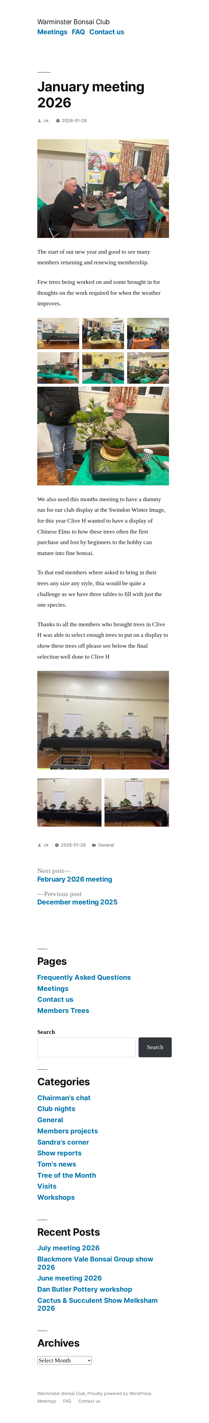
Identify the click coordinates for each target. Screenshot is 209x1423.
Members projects (67, 1131)
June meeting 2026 (69, 1278)
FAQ (78, 32)
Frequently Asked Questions (84, 977)
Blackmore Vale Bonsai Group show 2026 (95, 1263)
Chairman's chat (64, 1098)
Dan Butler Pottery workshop (84, 1289)
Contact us (106, 32)
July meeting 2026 (68, 1248)
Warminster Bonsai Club (73, 22)
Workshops (56, 1197)
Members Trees (63, 1010)
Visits (47, 1186)
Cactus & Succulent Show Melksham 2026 (97, 1304)
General (106, 845)
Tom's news (56, 1164)
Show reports (59, 1153)
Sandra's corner (63, 1142)
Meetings (52, 32)
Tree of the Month (66, 1175)
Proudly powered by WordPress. (119, 1393)
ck (46, 120)
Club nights (56, 1109)
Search (46, 1032)
